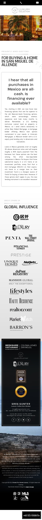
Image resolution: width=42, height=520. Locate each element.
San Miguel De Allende (21, 442)
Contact (21, 447)
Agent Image (30, 487)
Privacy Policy (21, 446)
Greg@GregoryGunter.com (21, 409)
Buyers (21, 439)
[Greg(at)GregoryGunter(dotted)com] (37, 3)
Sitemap (20, 484)
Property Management (21, 444)
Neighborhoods (21, 437)
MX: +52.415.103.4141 (12, 410)
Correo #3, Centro (16, 414)
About (21, 434)
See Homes (21, 436)
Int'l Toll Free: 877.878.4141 (27, 410)
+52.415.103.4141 (9, 473)
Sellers (21, 441)
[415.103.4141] (21, 2)
